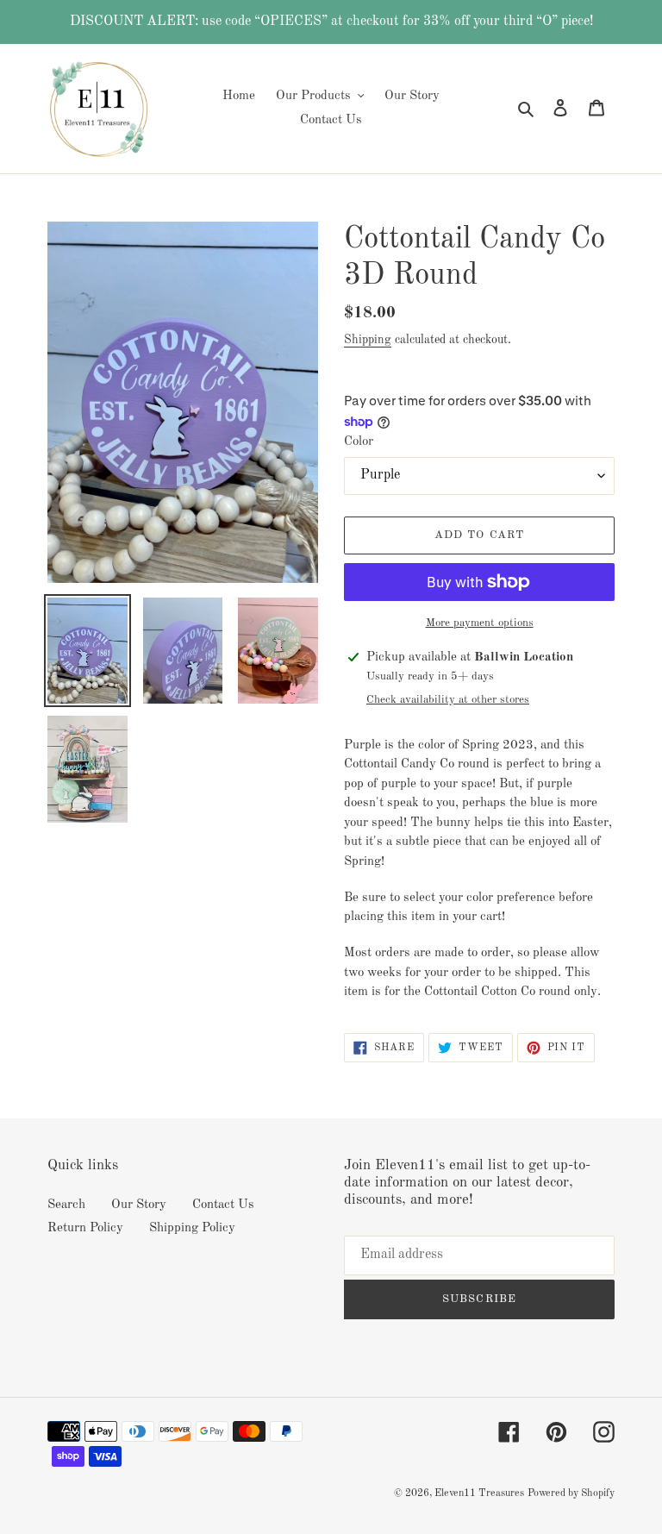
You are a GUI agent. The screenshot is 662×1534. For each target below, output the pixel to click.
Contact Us (223, 1205)
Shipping (367, 340)
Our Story (138, 1205)
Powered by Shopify (571, 1493)
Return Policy (85, 1228)
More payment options (480, 623)
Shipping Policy (192, 1228)
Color (358, 441)
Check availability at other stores (447, 699)
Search (66, 1205)
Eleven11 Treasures (479, 1493)
